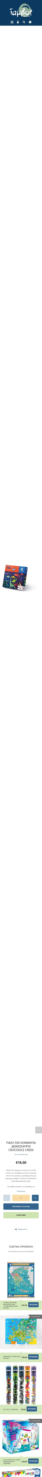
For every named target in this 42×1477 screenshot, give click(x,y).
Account (18, 22)
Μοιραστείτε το (22, 1229)
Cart (30, 22)
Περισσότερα (21, 1191)
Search (24, 22)
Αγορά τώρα (21, 1215)
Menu (12, 22)
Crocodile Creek (22, 1154)
